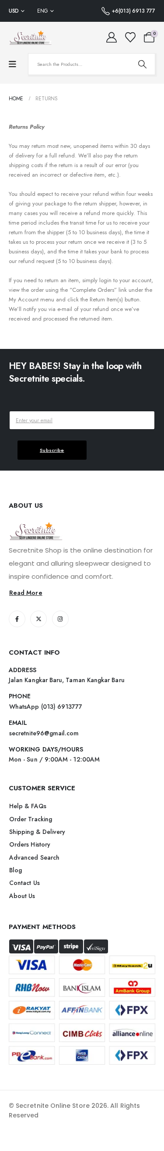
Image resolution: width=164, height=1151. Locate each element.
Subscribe (52, 450)
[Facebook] (17, 619)
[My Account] (111, 37)
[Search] (142, 64)
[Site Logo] (30, 37)
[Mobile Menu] (12, 64)
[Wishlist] (130, 37)
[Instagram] (60, 619)
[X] (38, 619)
